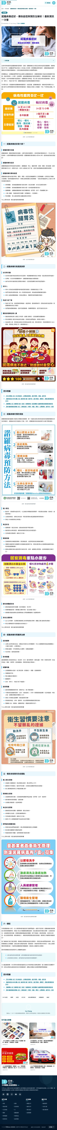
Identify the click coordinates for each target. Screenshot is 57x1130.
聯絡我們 (45, 1103)
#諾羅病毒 (41, 997)
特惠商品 (16, 1116)
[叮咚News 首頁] (7, 3)
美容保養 (5, 1106)
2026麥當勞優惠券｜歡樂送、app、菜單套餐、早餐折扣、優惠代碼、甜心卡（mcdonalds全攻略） (15, 1067)
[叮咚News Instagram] (11, 1094)
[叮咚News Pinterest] (20, 1094)
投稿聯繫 (29, 1112)
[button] (54, 3)
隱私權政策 (45, 1109)
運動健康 (16, 1112)
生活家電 (5, 1109)
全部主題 (45, 1106)
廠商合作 (29, 1106)
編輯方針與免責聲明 (35, 1127)
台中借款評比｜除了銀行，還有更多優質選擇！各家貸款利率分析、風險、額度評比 (42, 1041)
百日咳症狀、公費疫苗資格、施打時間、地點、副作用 (25, 396)
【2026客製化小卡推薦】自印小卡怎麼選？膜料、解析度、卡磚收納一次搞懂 (14, 1041)
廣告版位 (29, 1109)
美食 (4, 1103)
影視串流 (5, 1119)
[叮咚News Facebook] (3, 1094)
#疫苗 (17, 997)
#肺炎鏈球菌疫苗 (32, 997)
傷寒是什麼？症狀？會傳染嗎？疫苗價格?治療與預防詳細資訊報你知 (29, 404)
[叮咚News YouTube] (16, 1094)
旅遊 (15, 1103)
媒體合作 (29, 1103)
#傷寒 (11, 997)
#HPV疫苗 (5, 997)
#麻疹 (47, 997)
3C (15, 1109)
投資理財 (16, 1119)
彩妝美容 (16, 1106)
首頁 (2, 8)
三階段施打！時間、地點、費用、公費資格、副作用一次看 (29, 406)
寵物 (4, 1112)
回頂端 (50, 1127)
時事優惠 (7, 8)
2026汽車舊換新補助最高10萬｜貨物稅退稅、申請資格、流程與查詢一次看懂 (42, 1067)
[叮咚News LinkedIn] (7, 1094)
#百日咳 (23, 997)
